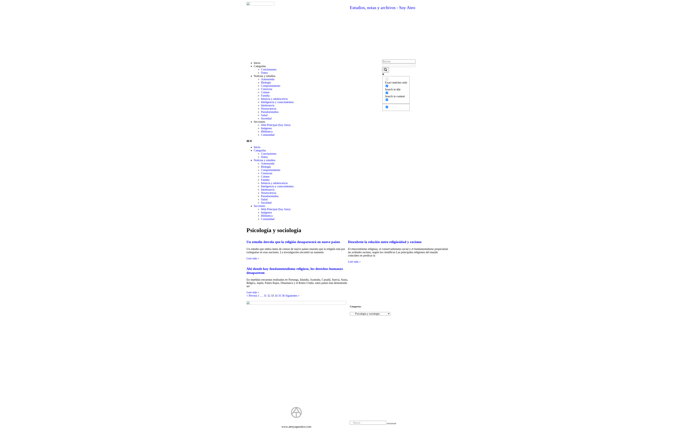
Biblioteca (267, 131)
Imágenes (266, 128)
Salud (264, 115)
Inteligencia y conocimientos (277, 102)
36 (283, 295)
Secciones (259, 121)
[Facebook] (291, 435)
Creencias (266, 89)
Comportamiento (270, 85)
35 (279, 295)
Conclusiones (268, 69)
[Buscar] (391, 423)
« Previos (251, 295)
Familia (265, 95)
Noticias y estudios (264, 76)
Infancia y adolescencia (274, 98)
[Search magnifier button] (385, 70)
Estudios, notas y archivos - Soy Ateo (382, 7)
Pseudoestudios (270, 111)
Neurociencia (268, 108)
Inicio (257, 62)
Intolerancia (267, 105)
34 (276, 295)
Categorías (260, 66)
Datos (264, 72)
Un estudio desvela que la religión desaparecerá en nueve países (293, 242)
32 (268, 295)
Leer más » (252, 258)
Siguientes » (292, 295)
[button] (312, 141)
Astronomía (267, 79)
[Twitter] (301, 435)
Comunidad (267, 134)
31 (265, 295)
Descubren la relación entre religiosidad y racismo (385, 242)
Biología (266, 82)
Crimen (265, 92)
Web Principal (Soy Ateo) (275, 125)
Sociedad (266, 118)
